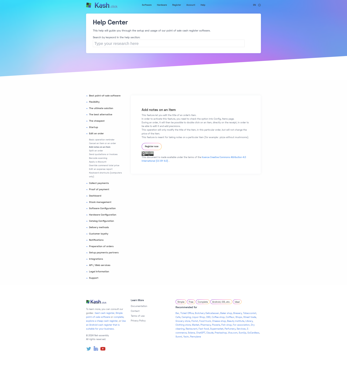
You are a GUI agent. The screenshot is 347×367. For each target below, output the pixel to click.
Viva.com (232, 333)
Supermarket (216, 329)
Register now (151, 147)
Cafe (178, 317)
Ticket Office (187, 313)
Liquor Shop (198, 317)
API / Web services (99, 265)
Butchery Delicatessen (207, 313)
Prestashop (221, 333)
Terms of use (137, 316)
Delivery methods (99, 227)
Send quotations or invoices (103, 154)
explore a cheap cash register (102, 321)
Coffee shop (218, 317)
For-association (241, 325)
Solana (191, 333)
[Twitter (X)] (88, 348)
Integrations (96, 259)
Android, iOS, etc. (221, 302)
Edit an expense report (101, 169)
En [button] (254, 5)
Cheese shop (219, 321)
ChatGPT (200, 333)
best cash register (104, 313)
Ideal (237, 302)
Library (249, 321)
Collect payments (99, 183)
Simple (180, 302)
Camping (186, 317)
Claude (209, 333)
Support (93, 278)
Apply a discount (97, 162)
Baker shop (226, 313)
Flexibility (94, 102)
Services (241, 329)
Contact (135, 311)
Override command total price (104, 166)
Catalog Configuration (101, 221)
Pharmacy (205, 325)
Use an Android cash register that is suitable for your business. (106, 325)
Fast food (204, 329)
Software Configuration (102, 208)
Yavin (186, 337)
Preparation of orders (101, 246)
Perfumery (230, 329)
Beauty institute (235, 321)
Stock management (100, 202)
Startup (93, 127)
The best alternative (100, 115)
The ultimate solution (101, 108)
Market (195, 325)
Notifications (96, 240)
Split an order (96, 151)
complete (118, 317)
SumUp (242, 333)
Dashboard (95, 196)
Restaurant (191, 329)
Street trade (249, 317)
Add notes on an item (99, 147)
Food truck (205, 321)
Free (191, 302)
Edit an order (96, 134)
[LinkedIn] (95, 348)
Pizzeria (216, 325)
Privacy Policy (138, 321)
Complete (203, 302)
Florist (194, 321)
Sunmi (179, 337)
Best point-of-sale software (105, 96)
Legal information (99, 272)
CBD (208, 317)
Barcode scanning (98, 158)
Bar (177, 313)
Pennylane (195, 337)
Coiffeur (230, 317)
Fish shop (226, 325)
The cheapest (97, 121)
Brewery (237, 313)
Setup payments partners (104, 253)
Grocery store (183, 321)
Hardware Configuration (102, 215)
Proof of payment (99, 189)
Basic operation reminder (102, 140)
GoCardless (253, 333)
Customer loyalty (98, 234)
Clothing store (183, 325)
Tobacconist (249, 313)
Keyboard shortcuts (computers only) (105, 175)
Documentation (139, 306)
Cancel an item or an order (102, 143)
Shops (238, 317)
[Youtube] (103, 348)
